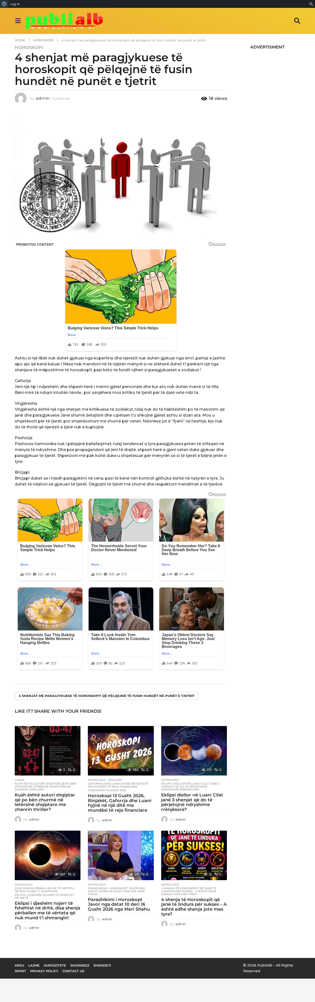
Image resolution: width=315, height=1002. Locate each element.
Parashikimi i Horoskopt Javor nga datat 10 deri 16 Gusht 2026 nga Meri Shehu (116, 891)
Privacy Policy (44, 971)
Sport (20, 971)
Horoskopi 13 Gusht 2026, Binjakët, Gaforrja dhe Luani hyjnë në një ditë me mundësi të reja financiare (119, 803)
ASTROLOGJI (97, 779)
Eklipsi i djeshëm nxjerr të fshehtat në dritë (44, 896)
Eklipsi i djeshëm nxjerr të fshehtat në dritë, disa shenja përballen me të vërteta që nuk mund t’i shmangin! (47, 911)
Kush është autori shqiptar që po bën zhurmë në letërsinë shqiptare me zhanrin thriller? (45, 786)
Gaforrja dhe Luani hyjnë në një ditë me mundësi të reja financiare (118, 785)
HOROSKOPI (29, 47)
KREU (19, 965)
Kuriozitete (55, 965)
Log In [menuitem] (15, 4)
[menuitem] (4, 4)
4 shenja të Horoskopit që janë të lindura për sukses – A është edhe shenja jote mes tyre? (188, 891)
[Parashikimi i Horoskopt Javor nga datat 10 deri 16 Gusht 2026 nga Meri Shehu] (121, 855)
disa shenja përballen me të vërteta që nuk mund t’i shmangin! (44, 890)
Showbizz (79, 965)
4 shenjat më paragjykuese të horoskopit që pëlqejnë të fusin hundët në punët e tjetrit (106, 696)
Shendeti (102, 965)
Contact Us (73, 971)
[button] (18, 21)
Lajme (19, 779)
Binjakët (115, 779)
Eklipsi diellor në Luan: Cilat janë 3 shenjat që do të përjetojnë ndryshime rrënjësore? (190, 786)
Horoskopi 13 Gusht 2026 (107, 790)
